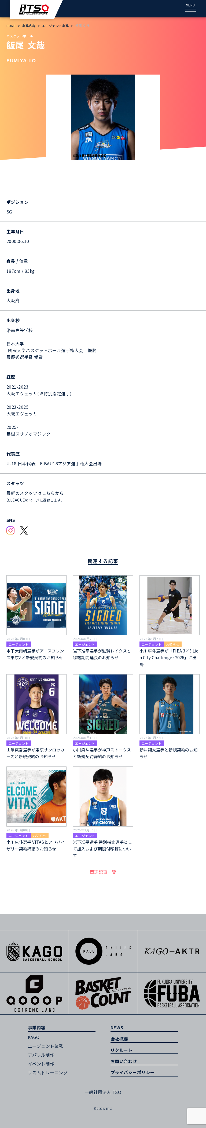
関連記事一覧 (103, 872)
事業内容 (37, 1027)
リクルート (122, 1050)
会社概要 (119, 1038)
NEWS (117, 1027)
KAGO (34, 1037)
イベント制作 (41, 1063)
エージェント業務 (45, 1046)
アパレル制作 (41, 1055)
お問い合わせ (124, 1061)
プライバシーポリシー (133, 1072)
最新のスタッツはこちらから (35, 493)
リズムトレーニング (48, 1072)
